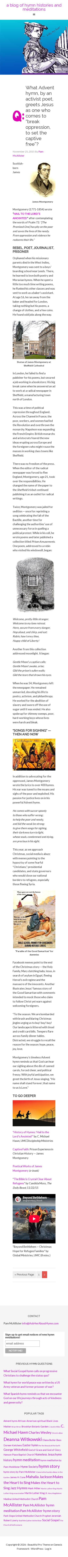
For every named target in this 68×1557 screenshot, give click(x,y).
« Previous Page (24, 1274)
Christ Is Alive (57, 1433)
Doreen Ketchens (12, 1445)
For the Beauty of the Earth (49, 1446)
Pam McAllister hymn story (40, 1511)
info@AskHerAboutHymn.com (40, 1323)
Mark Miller (34, 1488)
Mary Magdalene (55, 1493)
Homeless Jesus (44, 1454)
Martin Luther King (48, 1489)
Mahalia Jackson (39, 1477)
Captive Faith (20, 1149)
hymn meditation (26, 1460)
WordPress (37, 1548)
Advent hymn (10, 1420)
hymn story (49, 1466)
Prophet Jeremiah (51, 1515)
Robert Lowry (10, 1520)
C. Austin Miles (54, 1427)
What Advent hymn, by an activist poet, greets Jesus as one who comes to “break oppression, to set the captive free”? (40, 116)
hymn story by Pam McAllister (19, 1471)
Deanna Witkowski (22, 1439)
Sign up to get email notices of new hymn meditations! (29, 1336)
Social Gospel (50, 1520)
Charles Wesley (40, 1432)
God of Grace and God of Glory (44, 1449)
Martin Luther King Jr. (36, 1493)
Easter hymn (30, 1445)
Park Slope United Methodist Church (22, 1515)
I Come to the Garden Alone (46, 1472)
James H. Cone (17, 1477)
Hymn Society (29, 1466)
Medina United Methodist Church (20, 1499)
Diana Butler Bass (51, 1440)
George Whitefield (15, 1449)
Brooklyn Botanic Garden (35, 1426)
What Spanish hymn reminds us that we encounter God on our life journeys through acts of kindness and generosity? (32, 1398)
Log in (48, 1548)
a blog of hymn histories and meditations (34, 7)
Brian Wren (16, 1427)
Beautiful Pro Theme (39, 1544)
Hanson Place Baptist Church (18, 1454)
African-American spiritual (32, 1420)
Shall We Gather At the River (30, 1521)
